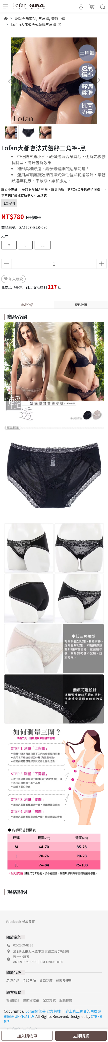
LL (42, 244)
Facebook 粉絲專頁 (20, 921)
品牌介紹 (12, 980)
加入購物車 (27, 1036)
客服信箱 (12, 1000)
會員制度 (45, 980)
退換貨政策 (31, 1000)
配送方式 (49, 1000)
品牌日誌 (29, 980)
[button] (98, 80)
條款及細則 (64, 980)
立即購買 (81, 1036)
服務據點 (65, 1000)
